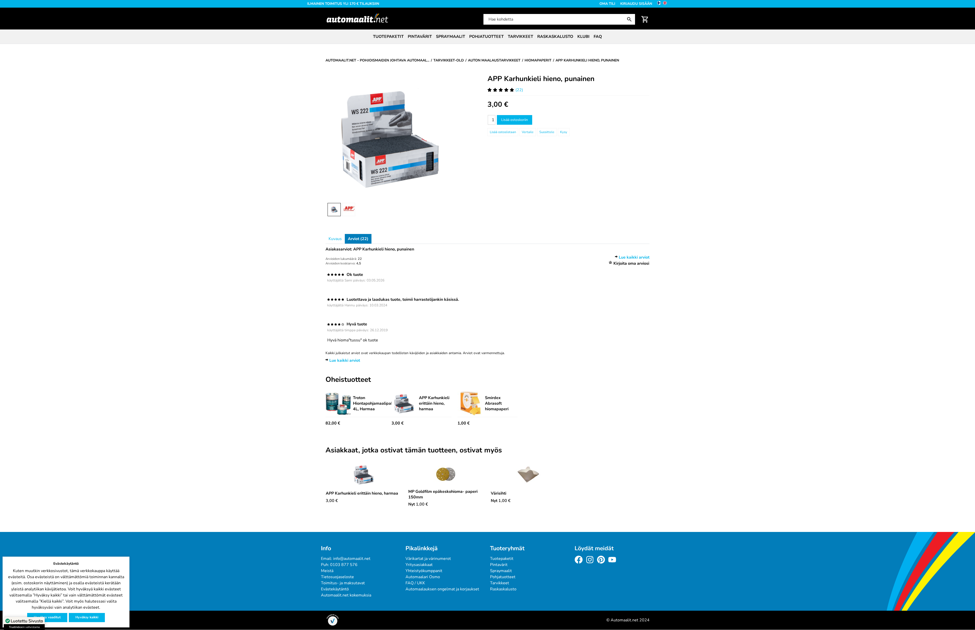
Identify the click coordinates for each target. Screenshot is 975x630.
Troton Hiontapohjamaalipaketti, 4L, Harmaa (377, 403)
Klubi (583, 36)
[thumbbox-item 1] (334, 209)
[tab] (335, 239)
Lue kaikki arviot (634, 257)
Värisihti (498, 493)
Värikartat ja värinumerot (428, 558)
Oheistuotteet (348, 379)
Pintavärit (420, 36)
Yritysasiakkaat (419, 565)
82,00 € (333, 423)
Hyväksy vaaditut (47, 617)
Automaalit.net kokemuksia (346, 595)
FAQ (598, 36)
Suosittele (546, 132)
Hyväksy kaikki (86, 617)
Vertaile (527, 132)
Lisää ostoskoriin (514, 119)
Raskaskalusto (555, 36)
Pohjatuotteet (486, 36)
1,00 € (464, 423)
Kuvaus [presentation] (335, 239)
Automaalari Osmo (422, 577)
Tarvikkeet (520, 36)
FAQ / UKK (415, 583)
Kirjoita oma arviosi (631, 263)
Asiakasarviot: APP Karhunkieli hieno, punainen (370, 249)
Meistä (327, 571)
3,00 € (398, 423)
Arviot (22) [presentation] (358, 239)
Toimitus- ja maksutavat (343, 583)
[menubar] (487, 37)
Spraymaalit (450, 36)
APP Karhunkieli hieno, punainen (541, 79)
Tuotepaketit (388, 36)
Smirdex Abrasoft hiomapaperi (497, 403)
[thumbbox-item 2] (348, 209)
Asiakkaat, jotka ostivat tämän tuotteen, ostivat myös (414, 450)
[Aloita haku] (630, 19)
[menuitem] (388, 37)
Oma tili (607, 3)
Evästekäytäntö (335, 589)
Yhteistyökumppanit (423, 571)
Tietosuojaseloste (337, 577)
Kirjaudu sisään (636, 3)
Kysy (563, 132)
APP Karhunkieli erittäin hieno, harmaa (434, 403)
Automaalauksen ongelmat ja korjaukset (442, 589)
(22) (519, 90)
